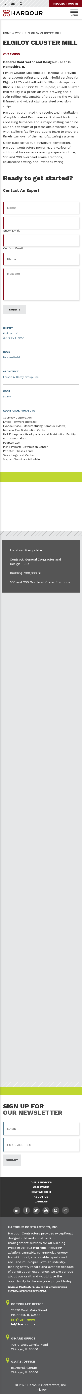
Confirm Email (13, 248)
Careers (41, 1201)
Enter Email (11, 230)
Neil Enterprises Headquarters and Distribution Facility (39, 434)
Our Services (41, 1182)
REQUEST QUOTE (65, 3)
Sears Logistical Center (18, 455)
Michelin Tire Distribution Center (24, 430)
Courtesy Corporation (17, 417)
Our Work (41, 1187)
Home (7, 33)
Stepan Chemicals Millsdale (21, 459)
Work (19, 33)
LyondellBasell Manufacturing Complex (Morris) (34, 425)
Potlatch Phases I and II (19, 451)
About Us (41, 1196)
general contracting (18, 77)
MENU (74, 15)
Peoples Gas (11, 442)
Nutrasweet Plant (14, 438)
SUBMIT (12, 1160)
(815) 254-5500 (23, 1319)
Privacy (41, 1389)
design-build (50, 77)
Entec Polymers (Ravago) (20, 421)
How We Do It (41, 1191)
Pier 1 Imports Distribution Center (25, 446)
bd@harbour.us (23, 1324)
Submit (14, 309)
